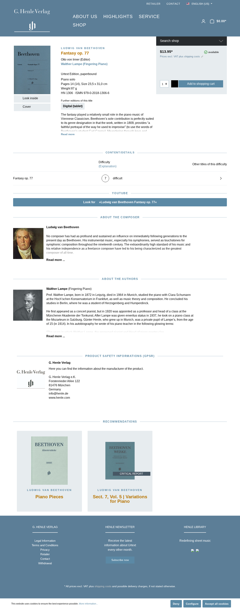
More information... (88, 603)
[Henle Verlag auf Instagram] (225, 4)
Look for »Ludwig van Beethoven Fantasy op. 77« (120, 202)
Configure (192, 603)
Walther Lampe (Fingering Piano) (84, 64)
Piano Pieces (49, 497)
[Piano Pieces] (49, 460)
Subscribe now (120, 559)
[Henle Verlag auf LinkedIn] (123, 593)
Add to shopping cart (200, 83)
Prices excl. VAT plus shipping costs (180, 56)
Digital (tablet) (72, 106)
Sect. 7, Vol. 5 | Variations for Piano (120, 499)
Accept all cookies (217, 603)
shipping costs (102, 586)
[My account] (203, 21)
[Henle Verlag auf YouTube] (219, 4)
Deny (176, 603)
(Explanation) (107, 166)
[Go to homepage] (38, 20)
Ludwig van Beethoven (49, 490)
